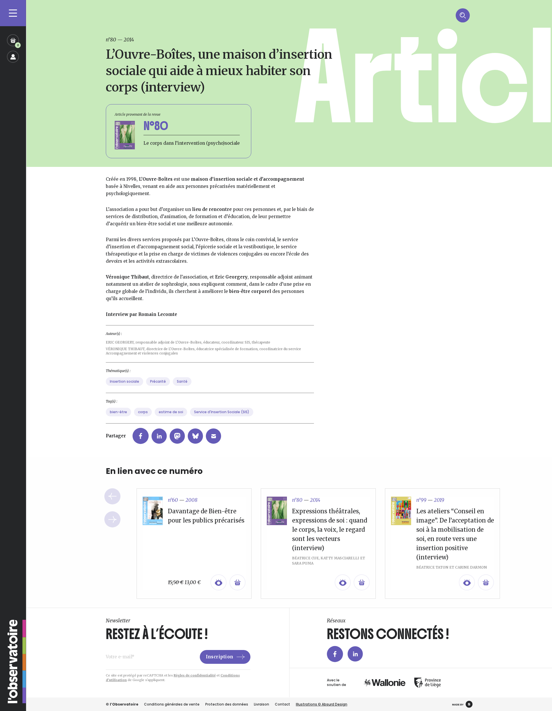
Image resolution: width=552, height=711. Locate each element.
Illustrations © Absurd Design (321, 704)
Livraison (261, 704)
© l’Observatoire (122, 704)
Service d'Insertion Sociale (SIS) (221, 411)
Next (112, 519)
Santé (182, 381)
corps (143, 411)
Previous (112, 496)
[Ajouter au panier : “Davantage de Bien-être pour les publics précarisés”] (237, 582)
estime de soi (171, 411)
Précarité (158, 381)
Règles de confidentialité (195, 675)
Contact (282, 704)
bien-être (118, 411)
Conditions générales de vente (172, 704)
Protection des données (226, 704)
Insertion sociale (124, 381)
